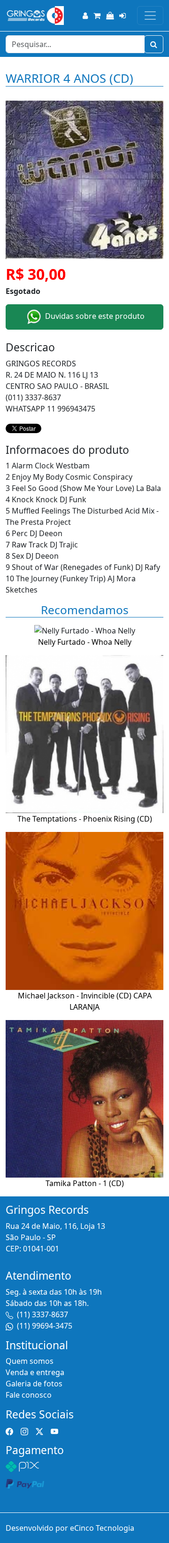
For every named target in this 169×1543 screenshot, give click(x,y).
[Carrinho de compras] (96, 15)
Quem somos (30, 1361)
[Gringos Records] (35, 15)
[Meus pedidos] (110, 15)
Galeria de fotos (34, 1383)
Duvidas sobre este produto (94, 316)
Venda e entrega (35, 1372)
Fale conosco (29, 1395)
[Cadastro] (85, 15)
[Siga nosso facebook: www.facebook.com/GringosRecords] (9, 1430)
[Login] (122, 15)
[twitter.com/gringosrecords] (39, 1430)
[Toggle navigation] (150, 15)
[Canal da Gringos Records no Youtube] (54, 1430)
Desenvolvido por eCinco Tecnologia (70, 1528)
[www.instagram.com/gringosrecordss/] (24, 1430)
